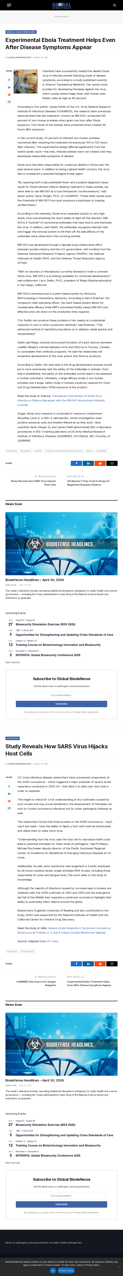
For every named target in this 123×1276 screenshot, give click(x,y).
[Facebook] (9, 80)
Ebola (89, 451)
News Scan (10, 585)
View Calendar (12, 662)
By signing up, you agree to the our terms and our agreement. (61, 712)
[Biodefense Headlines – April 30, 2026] (61, 543)
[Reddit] (9, 94)
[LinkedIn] (9, 87)
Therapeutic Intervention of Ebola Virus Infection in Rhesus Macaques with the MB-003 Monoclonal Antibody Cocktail (61, 400)
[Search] (114, 5)
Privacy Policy (80, 712)
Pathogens (12, 738)
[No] (119, 1266)
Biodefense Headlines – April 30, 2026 (34, 580)
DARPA (38, 451)
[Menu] (9, 5)
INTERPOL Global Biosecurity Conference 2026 (48, 655)
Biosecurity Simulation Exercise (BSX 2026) (45, 624)
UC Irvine (52, 941)
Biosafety (26, 451)
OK (52, 1270)
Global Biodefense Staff (19, 57)
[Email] (9, 101)
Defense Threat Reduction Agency (64, 451)
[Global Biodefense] (61, 5)
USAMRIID (101, 451)
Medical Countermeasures (21, 32)
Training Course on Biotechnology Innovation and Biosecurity (58, 645)
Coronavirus (27, 951)
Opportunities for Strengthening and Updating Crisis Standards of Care (64, 635)
